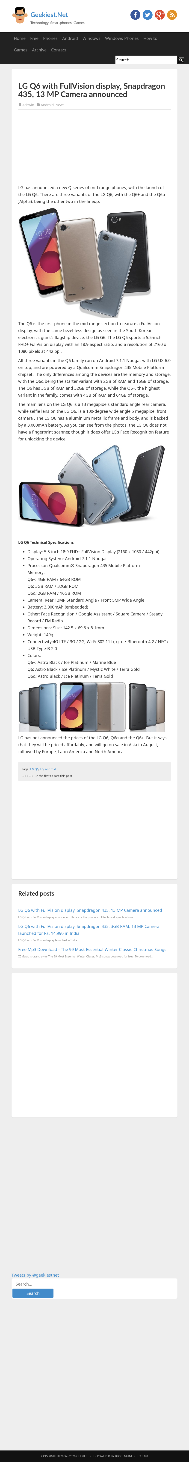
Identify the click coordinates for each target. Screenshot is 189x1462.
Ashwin (28, 104)
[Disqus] (94, 1044)
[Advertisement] (72, 75)
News (60, 104)
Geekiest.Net (49, 15)
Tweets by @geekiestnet (35, 1275)
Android (47, 104)
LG (42, 769)
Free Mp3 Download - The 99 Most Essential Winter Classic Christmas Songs (92, 949)
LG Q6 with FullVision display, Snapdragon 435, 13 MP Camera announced (90, 910)
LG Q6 (34, 769)
